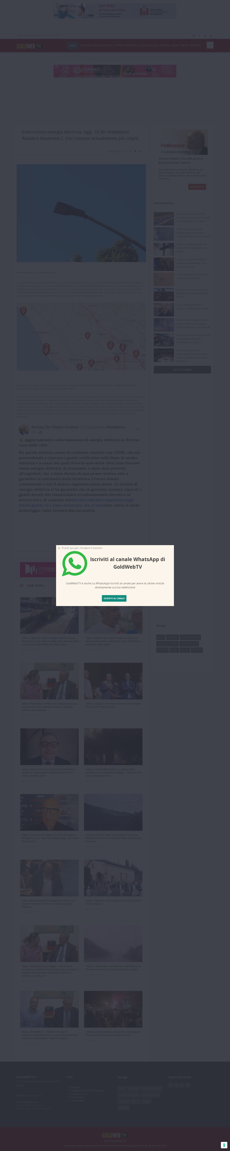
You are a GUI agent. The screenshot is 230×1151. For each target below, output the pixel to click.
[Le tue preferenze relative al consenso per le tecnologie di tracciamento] (224, 1145)
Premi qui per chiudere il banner (81, 548)
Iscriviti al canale (114, 598)
